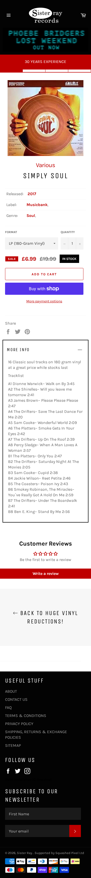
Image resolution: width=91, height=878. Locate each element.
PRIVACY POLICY (19, 723)
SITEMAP (13, 745)
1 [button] (11, 71)
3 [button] (57, 71)
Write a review (46, 573)
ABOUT (11, 691)
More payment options (44, 301)
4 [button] (79, 71)
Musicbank (37, 204)
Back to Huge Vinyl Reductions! (48, 617)
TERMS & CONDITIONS (25, 715)
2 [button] (34, 71)
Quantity (68, 232)
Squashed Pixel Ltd (69, 853)
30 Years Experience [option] (45, 61)
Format (11, 232)
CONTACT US (16, 699)
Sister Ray (24, 853)
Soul (31, 215)
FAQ (8, 707)
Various (45, 165)
